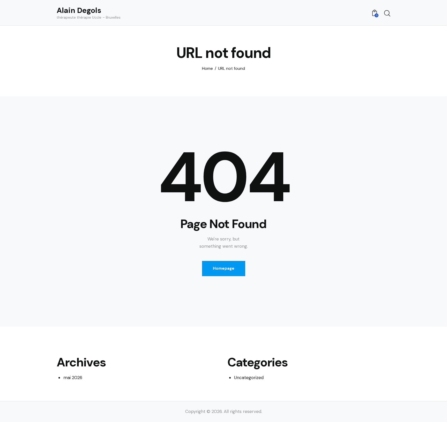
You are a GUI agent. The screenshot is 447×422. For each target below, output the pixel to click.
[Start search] (387, 13)
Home (207, 68)
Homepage (223, 268)
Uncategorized (249, 377)
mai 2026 (72, 377)
